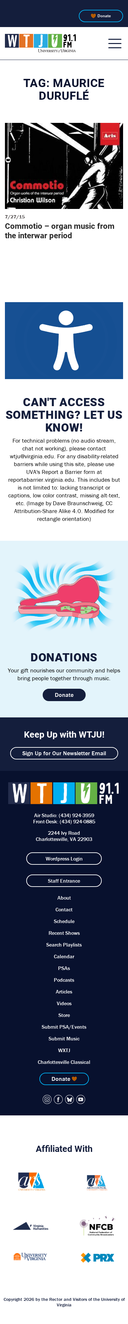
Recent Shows (64, 933)
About (64, 897)
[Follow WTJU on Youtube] (80, 1099)
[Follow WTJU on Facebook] (58, 1099)
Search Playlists (64, 944)
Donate (104, 16)
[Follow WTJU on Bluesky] (69, 1099)
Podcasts (64, 980)
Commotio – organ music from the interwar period (60, 231)
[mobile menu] (115, 43)
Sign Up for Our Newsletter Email (64, 753)
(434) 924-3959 (76, 815)
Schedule (64, 921)
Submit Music (64, 1038)
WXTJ (64, 1050)
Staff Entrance (64, 880)
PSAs (64, 968)
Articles (64, 991)
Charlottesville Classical (64, 1062)
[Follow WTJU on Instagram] (47, 1099)
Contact (64, 909)
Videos (64, 1003)
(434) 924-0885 (77, 821)
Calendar (64, 956)
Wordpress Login (64, 858)
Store (64, 1015)
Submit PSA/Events (64, 1026)
